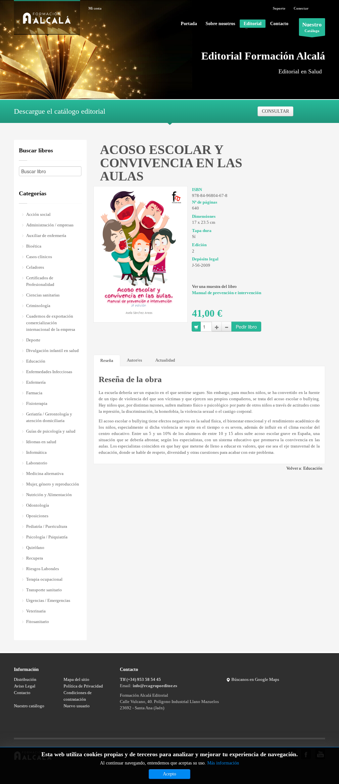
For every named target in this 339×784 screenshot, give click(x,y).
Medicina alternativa (45, 473)
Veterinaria (36, 610)
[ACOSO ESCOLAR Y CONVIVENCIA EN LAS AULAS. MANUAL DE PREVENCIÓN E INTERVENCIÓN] (140, 252)
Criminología (38, 305)
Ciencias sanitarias (43, 295)
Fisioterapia (36, 403)
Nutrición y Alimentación (49, 494)
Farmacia (34, 392)
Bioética (33, 246)
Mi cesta (95, 8)
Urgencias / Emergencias (48, 600)
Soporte (279, 8)
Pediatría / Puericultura (46, 526)
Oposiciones (37, 515)
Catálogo (312, 27)
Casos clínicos (39, 256)
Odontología (37, 505)
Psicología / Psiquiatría (47, 536)
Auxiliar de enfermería (46, 235)
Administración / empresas (49, 224)
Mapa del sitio (76, 679)
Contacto (279, 23)
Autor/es (134, 360)
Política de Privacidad (83, 686)
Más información (223, 763)
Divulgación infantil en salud (52, 350)
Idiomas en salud (41, 441)
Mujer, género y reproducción (52, 484)
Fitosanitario (37, 621)
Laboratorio (36, 462)
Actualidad (165, 360)
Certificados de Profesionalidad (40, 281)
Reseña (106, 360)
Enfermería (36, 382)
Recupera (34, 558)
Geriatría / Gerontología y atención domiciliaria (49, 417)
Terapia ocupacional (44, 579)
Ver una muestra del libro (214, 286)
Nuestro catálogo (29, 705)
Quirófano (35, 547)
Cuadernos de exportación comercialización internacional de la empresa (50, 323)
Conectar (301, 8)
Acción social (38, 214)
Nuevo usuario (77, 705)
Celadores (35, 267)
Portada (189, 23)
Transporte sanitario (44, 589)
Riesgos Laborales (42, 568)
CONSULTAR (275, 111)
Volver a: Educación (304, 468)
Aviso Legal (24, 686)
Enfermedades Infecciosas (49, 371)
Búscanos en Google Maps (254, 679)
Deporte (33, 339)
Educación (35, 361)
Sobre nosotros (220, 23)
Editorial (251, 24)
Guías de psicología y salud (50, 431)
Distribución (25, 679)
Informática (36, 452)
